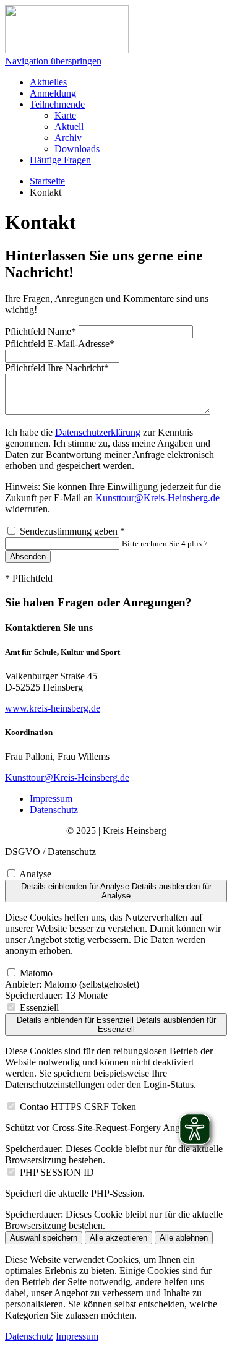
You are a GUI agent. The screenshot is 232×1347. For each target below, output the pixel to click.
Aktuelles (48, 82)
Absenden (28, 556)
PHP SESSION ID (57, 1172)
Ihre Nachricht (57, 368)
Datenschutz (54, 809)
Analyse (35, 874)
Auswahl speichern (43, 1237)
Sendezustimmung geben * (72, 531)
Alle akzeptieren (118, 1237)
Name (40, 331)
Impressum (51, 798)
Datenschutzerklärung (97, 432)
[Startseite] (67, 50)
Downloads (77, 149)
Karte (65, 115)
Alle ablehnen (184, 1237)
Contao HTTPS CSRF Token (78, 1106)
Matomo (36, 973)
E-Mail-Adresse (59, 343)
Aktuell (69, 126)
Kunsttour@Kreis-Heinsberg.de (157, 498)
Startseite (47, 181)
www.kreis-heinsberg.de (52, 708)
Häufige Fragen (60, 160)
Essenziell (39, 1007)
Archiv (68, 137)
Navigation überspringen (53, 61)
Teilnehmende (57, 104)
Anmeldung (53, 93)
